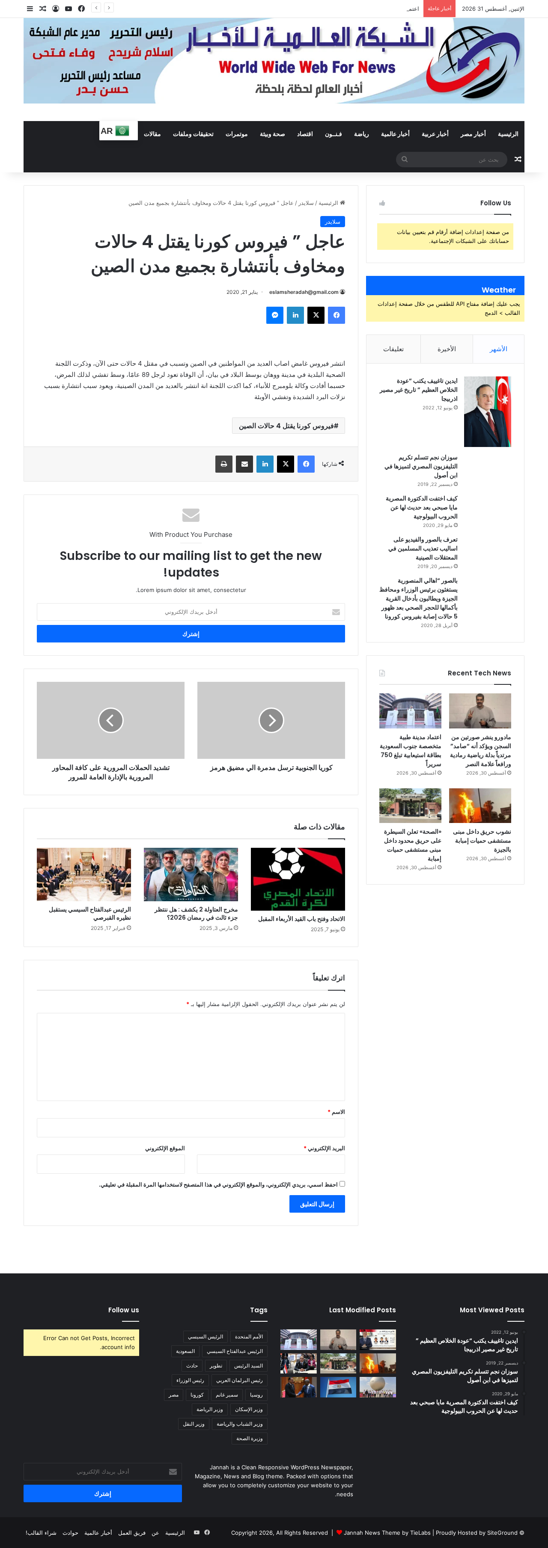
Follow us (123, 1309)
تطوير (216, 1365)
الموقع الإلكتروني (165, 1148)
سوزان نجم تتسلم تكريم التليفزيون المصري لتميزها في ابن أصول (421, 466)
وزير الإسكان (249, 1409)
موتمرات (237, 133)
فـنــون (333, 133)
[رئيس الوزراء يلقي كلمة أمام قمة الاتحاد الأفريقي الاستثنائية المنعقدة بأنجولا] (298, 1363)
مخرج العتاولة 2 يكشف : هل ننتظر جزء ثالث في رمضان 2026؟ (196, 913)
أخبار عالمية (395, 133)
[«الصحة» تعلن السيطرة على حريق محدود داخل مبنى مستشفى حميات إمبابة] (410, 805)
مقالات (152, 133)
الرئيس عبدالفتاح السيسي (235, 1351)
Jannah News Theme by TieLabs (387, 1532)
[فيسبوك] (336, 315)
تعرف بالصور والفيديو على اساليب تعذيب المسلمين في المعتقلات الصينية (423, 548)
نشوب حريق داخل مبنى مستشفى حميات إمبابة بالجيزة (482, 840)
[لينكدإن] (295, 315)
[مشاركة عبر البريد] (244, 464)
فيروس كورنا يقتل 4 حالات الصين (286, 425)
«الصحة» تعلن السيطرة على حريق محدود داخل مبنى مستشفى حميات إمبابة (412, 845)
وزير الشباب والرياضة (240, 1424)
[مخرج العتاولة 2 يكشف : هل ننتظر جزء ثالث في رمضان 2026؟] (191, 874)
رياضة (361, 133)
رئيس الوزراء (190, 1380)
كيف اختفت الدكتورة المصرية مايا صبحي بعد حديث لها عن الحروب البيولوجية (422, 507)
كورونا (197, 1394)
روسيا (256, 1394)
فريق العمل (132, 1532)
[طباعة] (223, 464)
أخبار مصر (473, 133)
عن (155, 1532)
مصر (174, 1394)
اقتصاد (305, 133)
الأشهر (498, 349)
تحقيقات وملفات (193, 133)
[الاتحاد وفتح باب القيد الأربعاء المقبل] (298, 879)
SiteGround (502, 1532)
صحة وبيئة (272, 133)
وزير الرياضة (210, 1409)
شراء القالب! (41, 1532)
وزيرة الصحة (249, 1438)
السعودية (185, 1351)
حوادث (70, 1532)
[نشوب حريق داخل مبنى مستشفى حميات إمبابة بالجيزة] (480, 805)
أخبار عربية (435, 133)
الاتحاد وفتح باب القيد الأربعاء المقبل (301, 919)
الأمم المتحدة (249, 1336)
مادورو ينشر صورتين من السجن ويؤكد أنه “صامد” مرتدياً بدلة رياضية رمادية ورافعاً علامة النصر (480, 750)
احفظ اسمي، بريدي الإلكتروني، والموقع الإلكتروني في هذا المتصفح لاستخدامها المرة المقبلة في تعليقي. (218, 1184)
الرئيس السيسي (205, 1336)
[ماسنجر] (274, 315)
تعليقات (393, 349)
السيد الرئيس (248, 1365)
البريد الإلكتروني (324, 1148)
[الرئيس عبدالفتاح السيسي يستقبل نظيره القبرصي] (84, 874)
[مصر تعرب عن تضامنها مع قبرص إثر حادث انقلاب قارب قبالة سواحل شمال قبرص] (338, 1387)
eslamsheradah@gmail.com (304, 292)
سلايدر (306, 202)
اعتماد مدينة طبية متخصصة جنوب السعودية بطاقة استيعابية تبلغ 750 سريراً (331, 8)
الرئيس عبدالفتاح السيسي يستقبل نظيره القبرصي (90, 913)
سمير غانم (227, 1394)
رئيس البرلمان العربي (239, 1380)
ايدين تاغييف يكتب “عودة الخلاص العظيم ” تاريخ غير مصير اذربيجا (419, 389)
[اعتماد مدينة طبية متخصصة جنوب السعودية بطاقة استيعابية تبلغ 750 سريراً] (410, 710)
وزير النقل (194, 1424)
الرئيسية (508, 133)
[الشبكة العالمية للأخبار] (274, 61)
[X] (316, 315)
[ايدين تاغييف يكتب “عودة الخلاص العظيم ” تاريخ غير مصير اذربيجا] (487, 411)
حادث (192, 1365)
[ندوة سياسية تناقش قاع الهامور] (378, 1339)
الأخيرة (447, 349)
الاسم (336, 1111)
